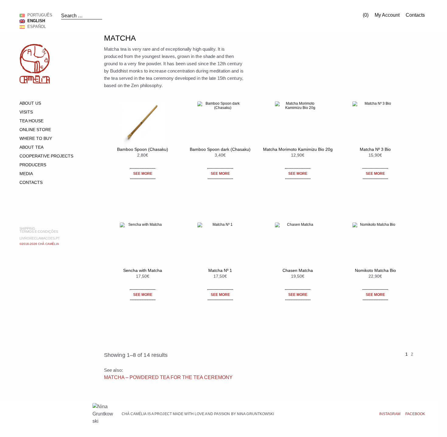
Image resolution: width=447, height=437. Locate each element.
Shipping (27, 228)
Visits (26, 112)
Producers (32, 165)
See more (142, 173)
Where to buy (35, 138)
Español (35, 26)
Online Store (35, 129)
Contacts (415, 15)
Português (38, 15)
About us (30, 103)
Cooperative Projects (46, 156)
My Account (387, 15)
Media (26, 173)
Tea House (31, 121)
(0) (365, 15)
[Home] (34, 82)
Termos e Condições (38, 231)
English (35, 21)
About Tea (31, 147)
